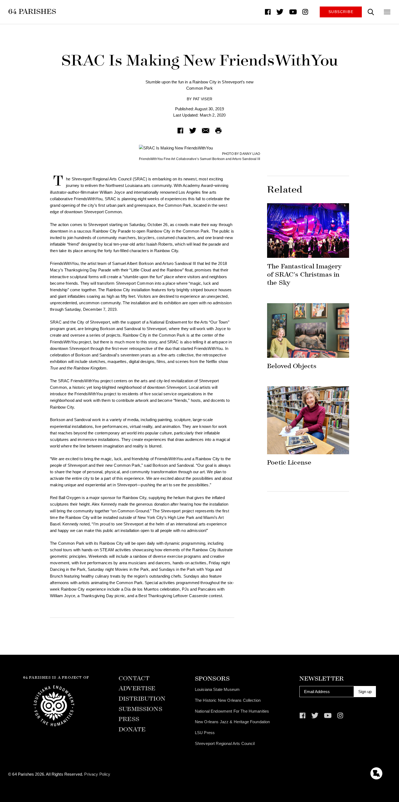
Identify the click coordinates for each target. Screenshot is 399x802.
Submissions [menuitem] (140, 709)
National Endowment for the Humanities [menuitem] (232, 711)
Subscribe (341, 12)
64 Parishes (32, 11)
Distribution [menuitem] (142, 699)
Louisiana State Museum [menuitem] (217, 689)
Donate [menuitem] (132, 729)
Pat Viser (202, 99)
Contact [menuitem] (134, 678)
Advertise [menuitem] (137, 688)
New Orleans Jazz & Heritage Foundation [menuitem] (232, 721)
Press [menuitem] (129, 719)
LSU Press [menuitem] (205, 732)
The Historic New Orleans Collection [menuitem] (228, 700)
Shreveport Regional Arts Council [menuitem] (225, 743)
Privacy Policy (97, 774)
